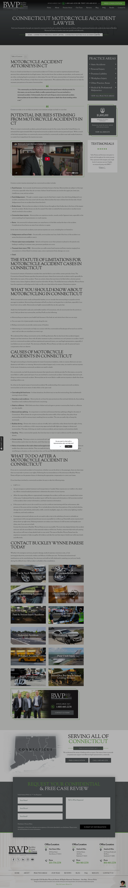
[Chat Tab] (64, 444)
